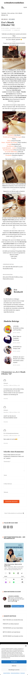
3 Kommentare (16, 30)
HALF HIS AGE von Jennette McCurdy (13, 619)
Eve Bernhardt (7, 30)
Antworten (6, 398)
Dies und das (11, 13)
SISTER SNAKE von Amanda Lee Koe (13, 636)
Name (5, 475)
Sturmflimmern (10, 146)
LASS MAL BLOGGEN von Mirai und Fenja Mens (18, 328)
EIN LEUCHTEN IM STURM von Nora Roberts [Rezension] (13, 278)
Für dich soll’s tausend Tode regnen (12, 137)
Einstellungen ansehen (14, 669)
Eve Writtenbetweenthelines (11, 433)
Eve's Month (12, 19)
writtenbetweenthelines (14, 3)
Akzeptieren (14, 661)
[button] (26, 646)
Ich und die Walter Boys (11, 151)
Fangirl (9, 144)
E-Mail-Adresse (8, 483)
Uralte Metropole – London (9, 148)
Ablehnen (14, 665)
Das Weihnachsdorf (8, 150)
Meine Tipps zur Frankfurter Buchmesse (17, 338)
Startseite (3, 13)
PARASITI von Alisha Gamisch (11, 623)
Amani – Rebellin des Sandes (9, 142)
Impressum (22, 673)
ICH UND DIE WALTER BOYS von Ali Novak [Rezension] (13, 267)
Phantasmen (11, 135)
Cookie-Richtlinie (6, 673)
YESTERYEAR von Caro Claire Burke (13, 628)
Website (6, 492)
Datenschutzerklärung (15, 673)
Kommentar (7, 461)
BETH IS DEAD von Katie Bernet (11, 632)
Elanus (9, 140)
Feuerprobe (8, 155)
